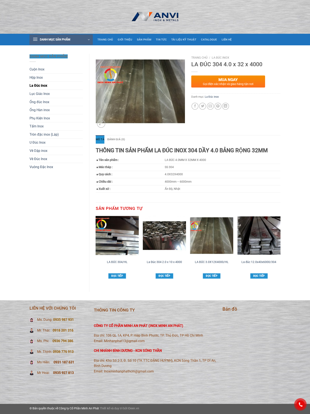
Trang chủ (105, 39)
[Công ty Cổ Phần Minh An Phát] (155, 17)
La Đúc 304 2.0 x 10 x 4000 (164, 262)
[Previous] (96, 249)
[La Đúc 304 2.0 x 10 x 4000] (164, 235)
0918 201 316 (63, 330)
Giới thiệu (125, 39)
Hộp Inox (36, 78)
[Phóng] (101, 124)
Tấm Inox (37, 126)
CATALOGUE (209, 39)
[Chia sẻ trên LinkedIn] (225, 106)
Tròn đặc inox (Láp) (44, 134)
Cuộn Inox (37, 69)
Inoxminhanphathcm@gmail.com (129, 371)
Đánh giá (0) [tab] (116, 139)
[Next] (280, 249)
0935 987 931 (63, 320)
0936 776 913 (63, 352)
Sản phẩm (144, 39)
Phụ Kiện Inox (40, 118)
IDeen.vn (133, 408)
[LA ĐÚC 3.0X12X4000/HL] (211, 235)
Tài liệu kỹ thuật (183, 39)
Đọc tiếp (117, 275)
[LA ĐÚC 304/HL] (117, 235)
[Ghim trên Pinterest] (217, 106)
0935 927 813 (63, 373)
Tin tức (161, 39)
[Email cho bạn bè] (210, 106)
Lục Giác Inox (40, 94)
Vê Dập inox (38, 151)
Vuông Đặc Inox (41, 167)
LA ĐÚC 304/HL (117, 262)
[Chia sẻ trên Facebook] (194, 106)
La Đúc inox (38, 86)
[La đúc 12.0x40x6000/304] (259, 235)
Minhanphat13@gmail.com (124, 341)
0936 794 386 (63, 341)
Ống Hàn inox (40, 110)
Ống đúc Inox (39, 102)
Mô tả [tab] (100, 139)
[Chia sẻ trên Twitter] (202, 106)
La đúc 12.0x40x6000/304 (258, 262)
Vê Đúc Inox (38, 159)
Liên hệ (227, 39)
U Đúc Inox (38, 142)
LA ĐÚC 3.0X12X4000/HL (212, 262)
